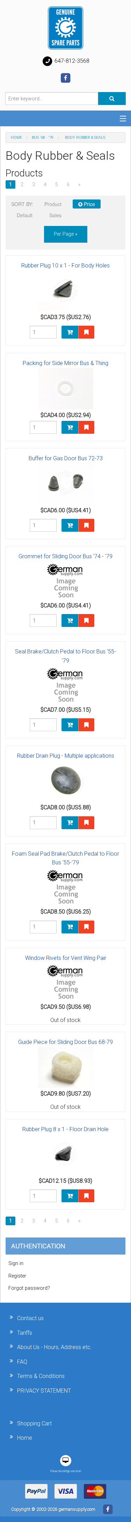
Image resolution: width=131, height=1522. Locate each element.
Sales (55, 215)
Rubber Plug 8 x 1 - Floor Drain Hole (65, 1129)
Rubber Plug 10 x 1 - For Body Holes (65, 265)
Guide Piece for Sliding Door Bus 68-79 (65, 1042)
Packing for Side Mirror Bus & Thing (65, 363)
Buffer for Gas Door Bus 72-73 (66, 458)
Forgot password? (29, 1288)
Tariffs (24, 1333)
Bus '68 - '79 (42, 137)
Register (17, 1276)
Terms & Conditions (41, 1376)
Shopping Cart (34, 1423)
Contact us (30, 1318)
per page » (66, 234)
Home (16, 137)
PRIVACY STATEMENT (44, 1390)
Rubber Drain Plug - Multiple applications (65, 755)
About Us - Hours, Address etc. (54, 1347)
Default (24, 215)
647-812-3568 (71, 61)
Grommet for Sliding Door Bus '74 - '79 (65, 556)
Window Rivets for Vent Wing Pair (65, 958)
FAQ (22, 1361)
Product (52, 203)
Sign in (15, 1263)
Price (88, 203)
